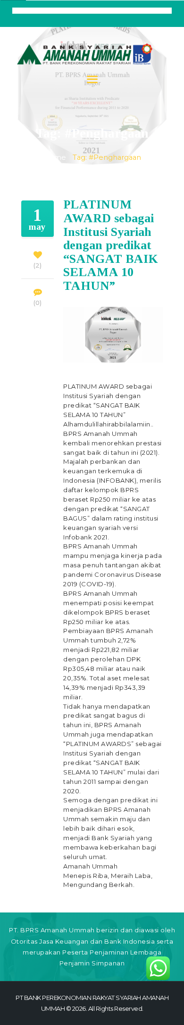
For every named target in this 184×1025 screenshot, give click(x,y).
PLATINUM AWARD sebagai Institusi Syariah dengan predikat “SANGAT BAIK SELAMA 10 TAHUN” (110, 245)
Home (54, 157)
